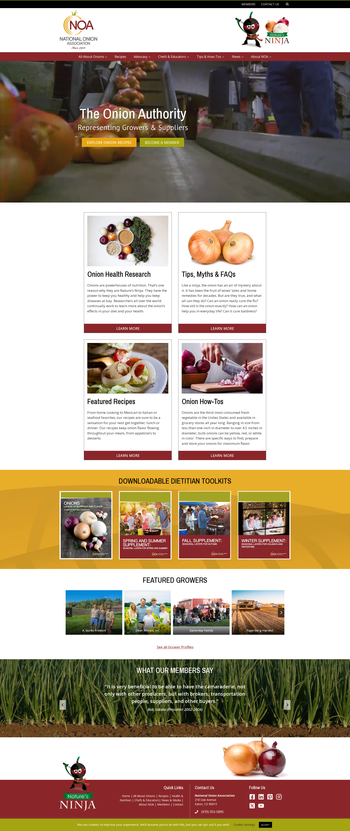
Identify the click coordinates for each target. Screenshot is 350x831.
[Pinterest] (270, 797)
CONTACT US (270, 4)
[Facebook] (252, 797)
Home (126, 796)
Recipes (120, 56)
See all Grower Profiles (175, 647)
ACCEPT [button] (265, 824)
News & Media (171, 800)
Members (163, 804)
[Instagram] (279, 797)
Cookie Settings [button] (244, 825)
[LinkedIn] (261, 797)
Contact (178, 804)
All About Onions (144, 796)
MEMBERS (248, 4)
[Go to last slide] (69, 612)
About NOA (146, 804)
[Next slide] (281, 612)
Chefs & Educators (146, 800)
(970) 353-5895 (212, 812)
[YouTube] (252, 806)
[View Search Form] (287, 4)
